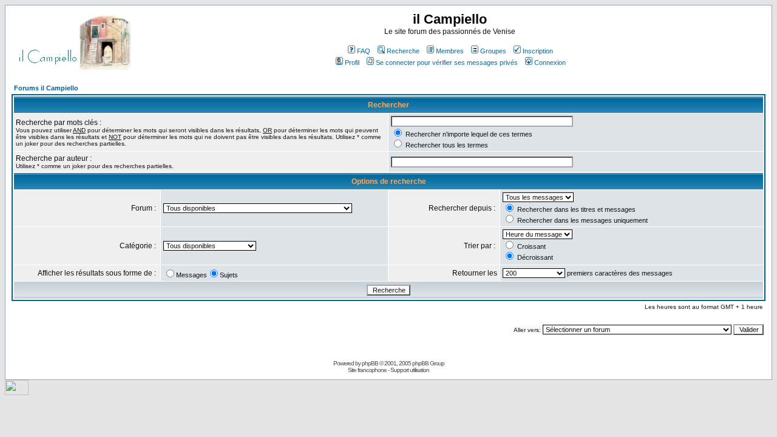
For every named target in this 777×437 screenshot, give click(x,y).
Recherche (403, 51)
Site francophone (367, 370)
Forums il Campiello (46, 88)
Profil (352, 62)
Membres (450, 51)
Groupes (493, 51)
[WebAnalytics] (17, 392)
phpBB (370, 363)
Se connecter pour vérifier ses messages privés (447, 62)
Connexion (550, 62)
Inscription (538, 51)
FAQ (363, 51)
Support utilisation (409, 370)
